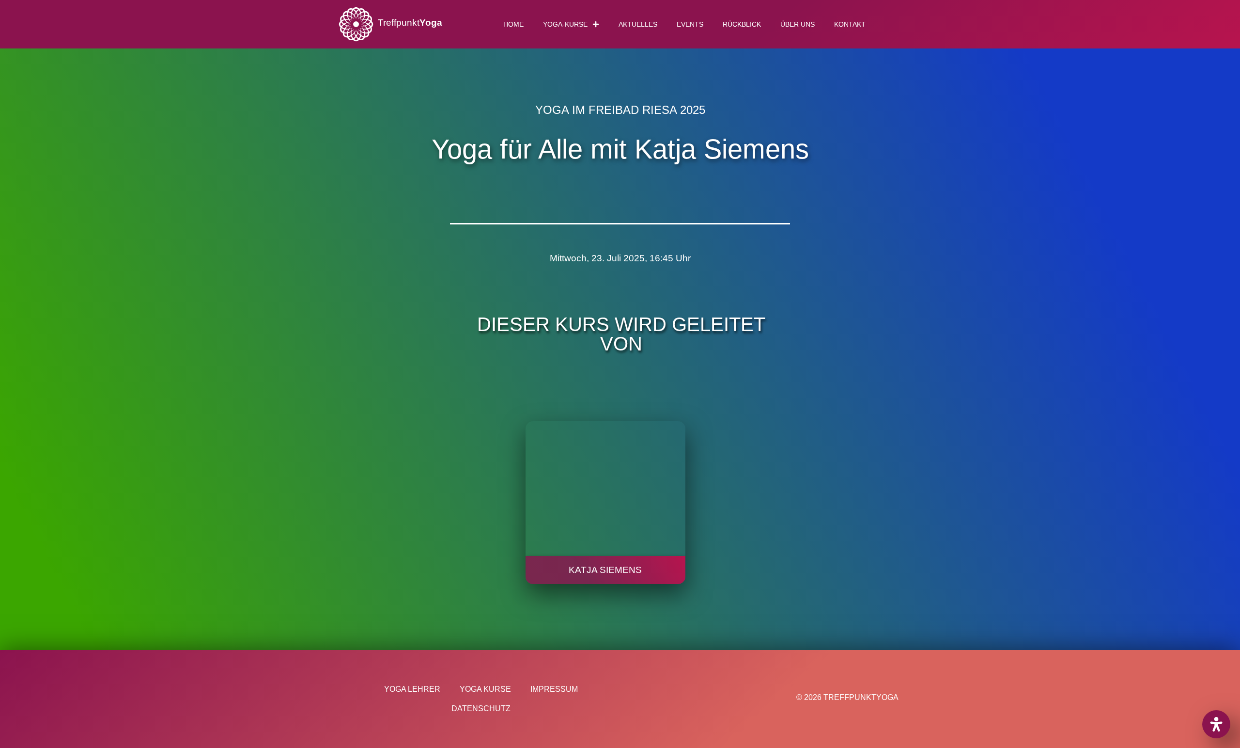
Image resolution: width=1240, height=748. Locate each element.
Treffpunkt (410, 22)
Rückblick (742, 24)
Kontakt (850, 24)
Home (513, 24)
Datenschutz (481, 708)
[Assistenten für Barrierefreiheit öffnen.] (1216, 724)
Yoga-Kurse (565, 24)
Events (690, 24)
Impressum (554, 689)
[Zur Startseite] (356, 24)
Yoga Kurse (485, 689)
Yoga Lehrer (412, 689)
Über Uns (797, 24)
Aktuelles (638, 24)
